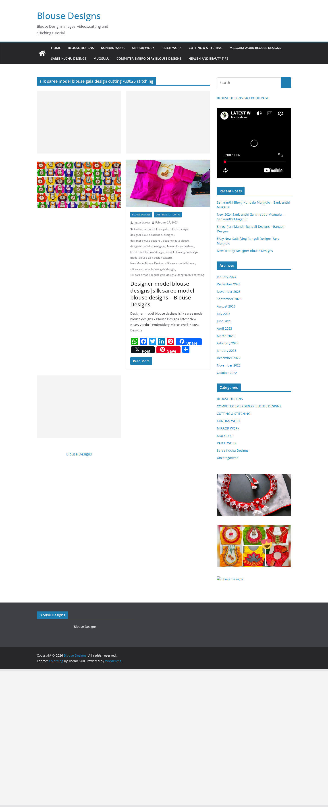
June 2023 (224, 321)
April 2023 (224, 328)
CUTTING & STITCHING (205, 48)
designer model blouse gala (147, 246)
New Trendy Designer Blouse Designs (245, 251)
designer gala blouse (176, 240)
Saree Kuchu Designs (233, 450)
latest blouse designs (180, 246)
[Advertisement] (79, 122)
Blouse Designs (69, 15)
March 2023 (226, 336)
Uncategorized (228, 458)
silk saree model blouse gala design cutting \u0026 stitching (167, 275)
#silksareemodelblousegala (151, 229)
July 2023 (223, 314)
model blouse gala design (182, 252)
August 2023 (226, 306)
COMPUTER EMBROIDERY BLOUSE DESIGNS (148, 58)
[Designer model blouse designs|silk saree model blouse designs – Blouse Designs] (168, 183)
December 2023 (228, 284)
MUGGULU (101, 58)
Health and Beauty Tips (208, 58)
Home (56, 48)
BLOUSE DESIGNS (81, 48)
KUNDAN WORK (113, 48)
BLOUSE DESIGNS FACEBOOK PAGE (243, 98)
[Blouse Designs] (42, 53)
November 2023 (229, 291)
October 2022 (227, 373)
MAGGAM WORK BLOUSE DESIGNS (255, 48)
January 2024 (226, 277)
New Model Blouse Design (146, 263)
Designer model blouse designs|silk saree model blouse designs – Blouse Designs (162, 294)
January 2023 (226, 350)
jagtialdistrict (142, 222)
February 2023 (227, 343)
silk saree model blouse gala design (152, 269)
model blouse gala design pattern (151, 257)
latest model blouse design (147, 252)
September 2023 (229, 299)
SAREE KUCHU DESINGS (68, 58)
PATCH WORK (172, 48)
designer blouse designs (145, 240)
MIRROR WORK (143, 48)
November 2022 (229, 365)
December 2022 (228, 358)
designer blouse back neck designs (151, 235)
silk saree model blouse (180, 263)
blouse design (179, 229)
